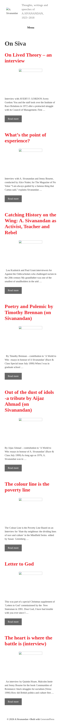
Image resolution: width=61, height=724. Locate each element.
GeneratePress (47, 719)
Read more (13, 118)
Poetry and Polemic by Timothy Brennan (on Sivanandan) (29, 312)
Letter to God (19, 564)
